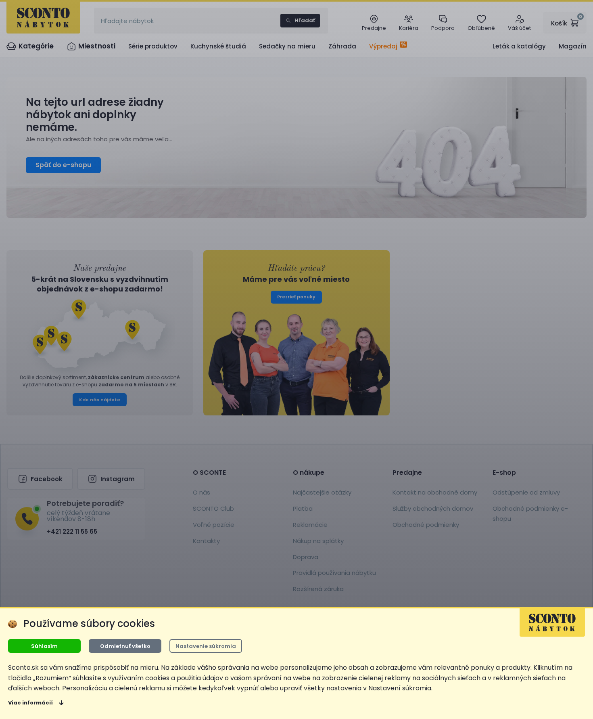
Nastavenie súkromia (205, 646)
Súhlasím (44, 646)
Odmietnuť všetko (125, 646)
